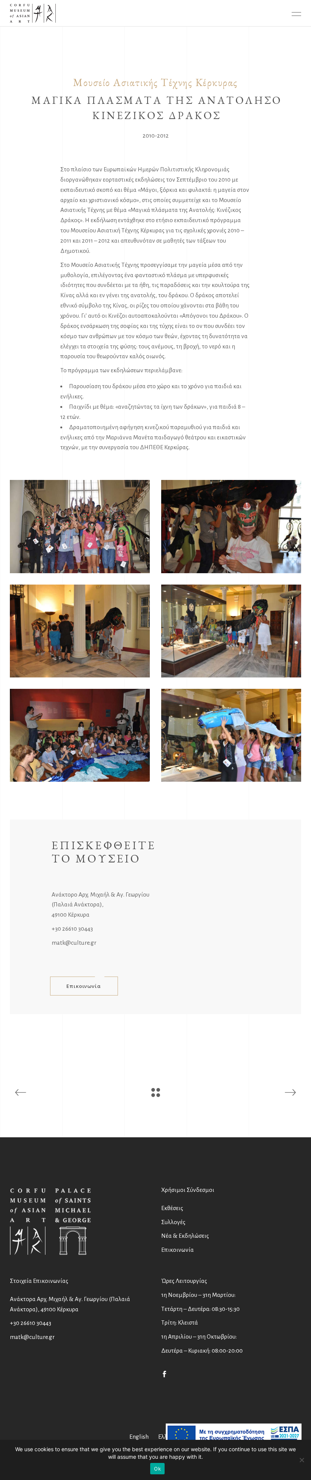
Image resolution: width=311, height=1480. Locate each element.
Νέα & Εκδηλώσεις (185, 1235)
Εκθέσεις (172, 1208)
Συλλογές (173, 1222)
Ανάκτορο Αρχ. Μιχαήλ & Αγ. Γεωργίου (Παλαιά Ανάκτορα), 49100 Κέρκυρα (100, 904)
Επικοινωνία (177, 1249)
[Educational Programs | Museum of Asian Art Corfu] (80, 526)
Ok (157, 1469)
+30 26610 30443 (72, 928)
